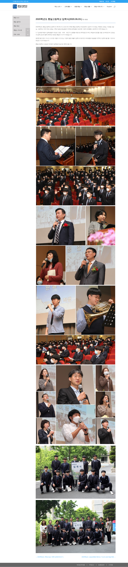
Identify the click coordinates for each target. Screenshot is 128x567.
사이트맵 (113, 1)
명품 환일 (77, 6)
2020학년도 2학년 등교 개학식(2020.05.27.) (49, 557)
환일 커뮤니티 (98, 6)
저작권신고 (91, 564)
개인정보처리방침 (81, 564)
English (109, 6)
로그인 (107, 1)
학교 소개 (57, 6)
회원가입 (101, 1)
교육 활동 (67, 6)
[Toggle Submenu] (28, 30)
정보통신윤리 (101, 564)
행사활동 (85, 19)
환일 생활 (87, 6)
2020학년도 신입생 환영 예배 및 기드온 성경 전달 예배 (99, 557)
